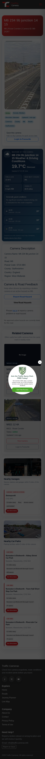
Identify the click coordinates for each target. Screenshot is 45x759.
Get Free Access (22, 390)
